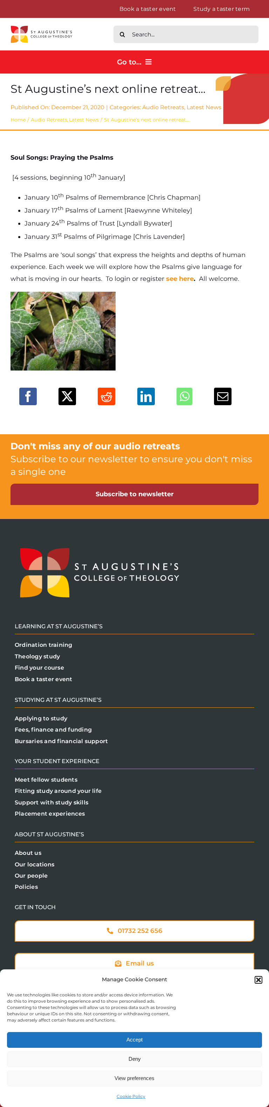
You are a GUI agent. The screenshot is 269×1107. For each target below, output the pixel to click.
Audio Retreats (163, 107)
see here (180, 279)
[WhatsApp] (184, 396)
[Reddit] (106, 396)
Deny (135, 1059)
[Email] (222, 396)
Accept (134, 1040)
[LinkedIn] (146, 396)
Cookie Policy (131, 1096)
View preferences (134, 1078)
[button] (258, 979)
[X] (67, 396)
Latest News (204, 107)
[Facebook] (28, 396)
